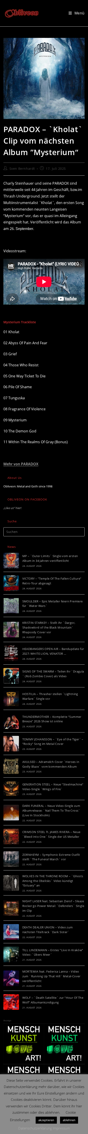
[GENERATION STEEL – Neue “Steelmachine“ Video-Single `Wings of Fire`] (11, 789)
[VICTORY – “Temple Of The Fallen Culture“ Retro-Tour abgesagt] (11, 583)
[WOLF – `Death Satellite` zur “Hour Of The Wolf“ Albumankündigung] (11, 1002)
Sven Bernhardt (22, 168)
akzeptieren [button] (46, 1120)
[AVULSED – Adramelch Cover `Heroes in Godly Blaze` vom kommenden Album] (11, 766)
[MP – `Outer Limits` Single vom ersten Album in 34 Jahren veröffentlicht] (11, 560)
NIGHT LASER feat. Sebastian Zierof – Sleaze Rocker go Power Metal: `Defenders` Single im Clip (53, 906)
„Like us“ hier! (12, 508)
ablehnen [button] (69, 1120)
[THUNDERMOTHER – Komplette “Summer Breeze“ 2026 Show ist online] (11, 721)
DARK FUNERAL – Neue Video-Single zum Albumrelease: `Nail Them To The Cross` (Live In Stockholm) (51, 810)
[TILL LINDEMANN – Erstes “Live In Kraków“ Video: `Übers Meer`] (11, 954)
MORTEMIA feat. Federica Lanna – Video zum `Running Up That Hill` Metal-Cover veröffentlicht (51, 976)
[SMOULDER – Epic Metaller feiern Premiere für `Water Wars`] (11, 605)
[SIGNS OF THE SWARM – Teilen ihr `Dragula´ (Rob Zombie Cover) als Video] (11, 676)
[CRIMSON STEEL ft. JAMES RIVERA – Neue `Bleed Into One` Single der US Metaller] (11, 836)
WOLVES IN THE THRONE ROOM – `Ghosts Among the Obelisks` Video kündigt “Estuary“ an (52, 881)
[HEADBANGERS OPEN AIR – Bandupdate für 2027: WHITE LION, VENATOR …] (11, 653)
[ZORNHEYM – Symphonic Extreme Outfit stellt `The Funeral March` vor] (11, 859)
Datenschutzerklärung (35, 1128)
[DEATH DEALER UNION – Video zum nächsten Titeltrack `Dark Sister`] (11, 932)
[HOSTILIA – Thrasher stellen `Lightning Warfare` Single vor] (11, 698)
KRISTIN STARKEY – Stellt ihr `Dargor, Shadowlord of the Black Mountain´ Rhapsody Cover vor (48, 627)
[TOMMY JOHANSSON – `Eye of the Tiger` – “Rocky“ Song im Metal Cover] (11, 743)
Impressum (61, 1128)
